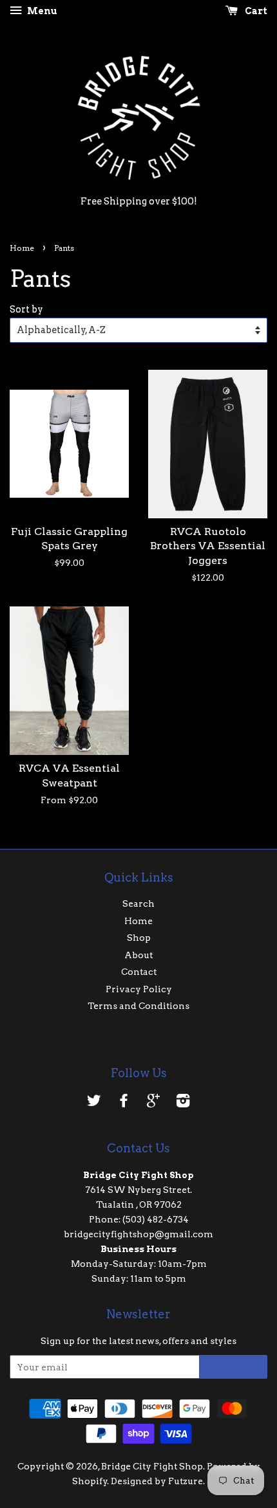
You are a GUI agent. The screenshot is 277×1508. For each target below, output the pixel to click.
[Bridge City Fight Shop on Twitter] (94, 1103)
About (138, 955)
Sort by (26, 309)
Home (22, 248)
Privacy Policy (139, 989)
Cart (255, 11)
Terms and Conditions (138, 1006)
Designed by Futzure (157, 1481)
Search (138, 903)
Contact (139, 972)
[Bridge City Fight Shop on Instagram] (183, 1103)
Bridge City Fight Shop (152, 1466)
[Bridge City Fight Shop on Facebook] (124, 1103)
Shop (139, 937)
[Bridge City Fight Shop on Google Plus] (153, 1103)
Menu (41, 11)
